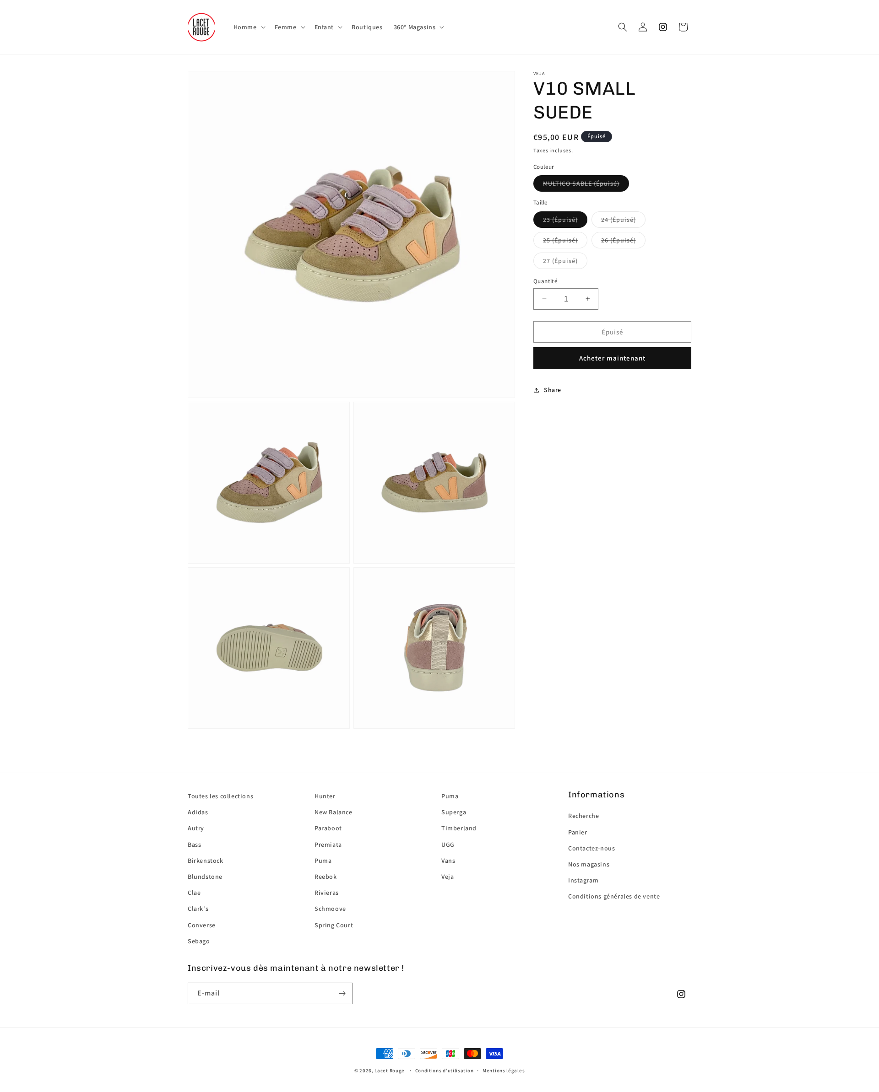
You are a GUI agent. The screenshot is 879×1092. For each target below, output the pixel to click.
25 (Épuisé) (560, 240)
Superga (453, 812)
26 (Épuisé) (618, 240)
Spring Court (334, 925)
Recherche (583, 816)
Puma (323, 860)
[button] (248, 27)
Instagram (583, 880)
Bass (194, 844)
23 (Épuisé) (560, 219)
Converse (202, 925)
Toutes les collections (220, 796)
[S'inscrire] (342, 993)
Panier (577, 832)
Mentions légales (504, 1070)
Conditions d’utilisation (444, 1070)
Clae (194, 892)
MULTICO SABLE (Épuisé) (581, 183)
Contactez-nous (591, 848)
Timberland (459, 828)
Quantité (545, 281)
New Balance (334, 812)
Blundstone (205, 876)
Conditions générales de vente (614, 896)
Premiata (328, 844)
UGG (448, 844)
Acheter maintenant (612, 358)
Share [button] (552, 390)
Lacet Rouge (389, 1070)
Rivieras (327, 892)
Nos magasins (588, 864)
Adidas (198, 812)
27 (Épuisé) (560, 260)
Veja (447, 876)
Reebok (326, 876)
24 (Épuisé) (618, 219)
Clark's (198, 908)
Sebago (199, 941)
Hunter (325, 796)
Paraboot (328, 828)
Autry (196, 828)
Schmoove (330, 908)
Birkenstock (205, 860)
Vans (448, 860)
